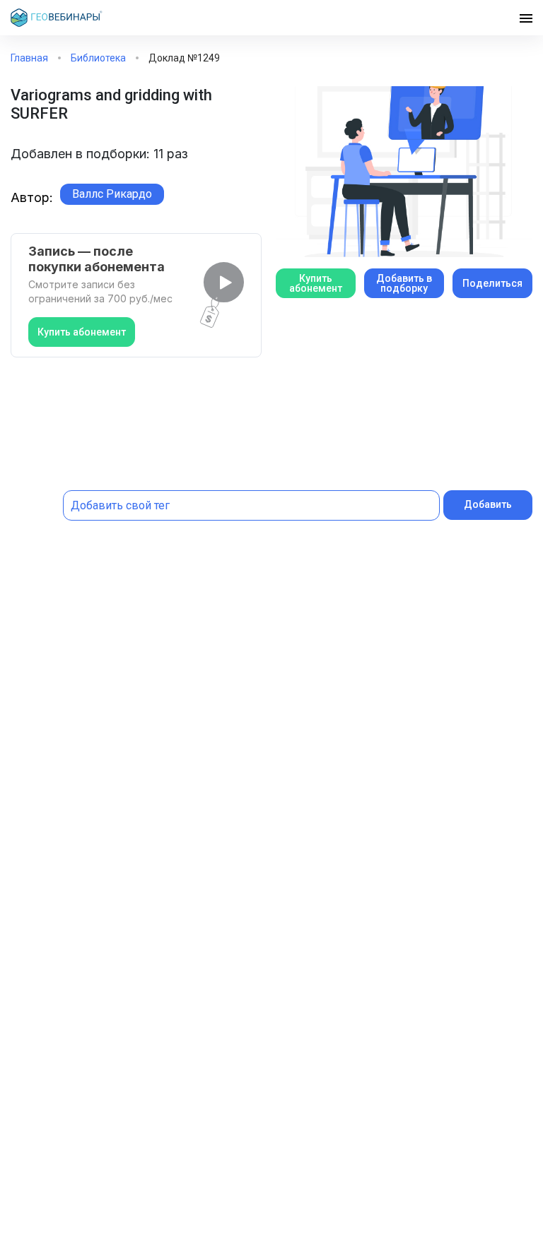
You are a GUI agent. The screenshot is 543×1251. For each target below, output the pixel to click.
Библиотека (98, 58)
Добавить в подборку (404, 283)
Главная (29, 58)
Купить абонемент (81, 332)
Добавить (488, 504)
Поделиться (492, 283)
